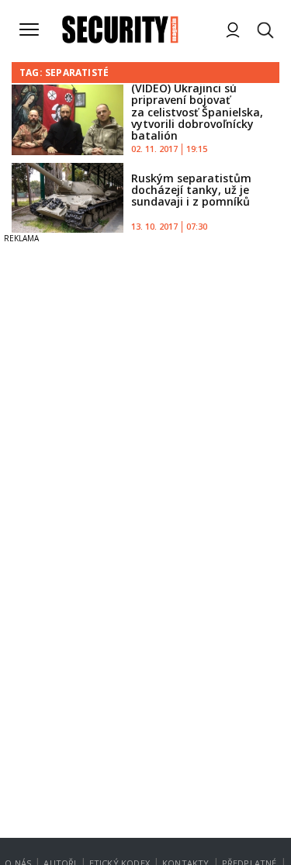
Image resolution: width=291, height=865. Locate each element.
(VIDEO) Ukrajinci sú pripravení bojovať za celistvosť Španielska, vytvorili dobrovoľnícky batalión (197, 112)
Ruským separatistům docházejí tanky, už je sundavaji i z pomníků (191, 190)
